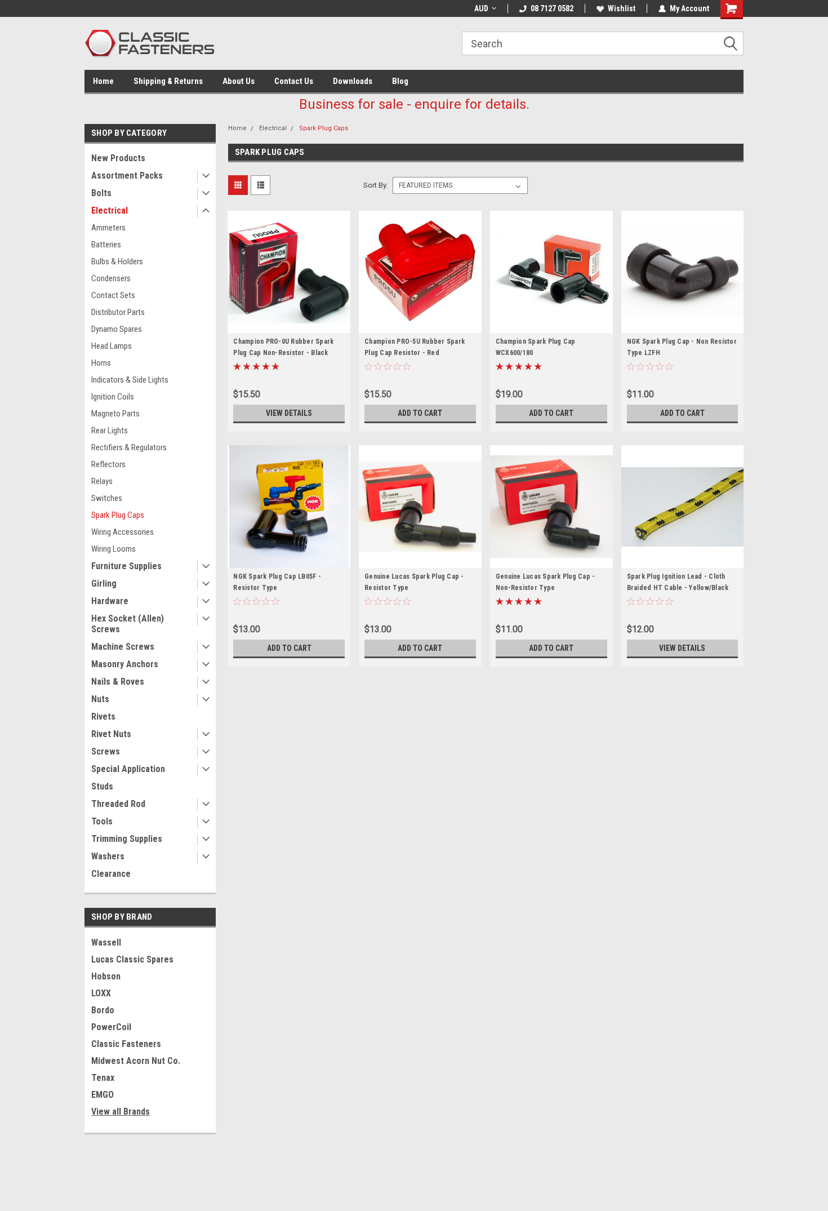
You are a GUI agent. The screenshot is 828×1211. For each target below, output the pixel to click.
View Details (289, 413)
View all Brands (120, 1111)
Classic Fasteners (126, 1044)
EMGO (102, 1094)
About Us (238, 81)
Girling (104, 583)
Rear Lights (109, 430)
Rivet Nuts (111, 734)
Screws (105, 751)
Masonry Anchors (124, 664)
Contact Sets (113, 295)
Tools (102, 821)
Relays (102, 481)
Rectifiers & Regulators (129, 447)
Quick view (289, 324)
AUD (481, 8)
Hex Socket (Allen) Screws (127, 624)
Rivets (103, 716)
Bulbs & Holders (117, 261)
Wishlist (621, 8)
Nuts (100, 699)
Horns (101, 363)
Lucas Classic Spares (132, 959)
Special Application (128, 769)
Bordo (102, 1010)
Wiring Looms (113, 549)
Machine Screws (122, 646)
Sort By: (375, 185)
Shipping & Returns (168, 81)
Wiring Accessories (122, 532)
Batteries (106, 244)
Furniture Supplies (126, 566)
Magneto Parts (115, 414)
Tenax (102, 1077)
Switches (106, 498)
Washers (107, 856)
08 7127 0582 (552, 8)
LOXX (101, 993)
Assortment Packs (127, 175)
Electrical (109, 210)
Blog (400, 81)
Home (103, 81)
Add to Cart (420, 413)
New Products (118, 158)
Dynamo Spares (116, 329)
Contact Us (293, 81)
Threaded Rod (118, 804)
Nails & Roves (117, 681)
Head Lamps (111, 346)
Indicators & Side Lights (129, 380)
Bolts (101, 193)
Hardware (109, 601)
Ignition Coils (112, 397)
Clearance (111, 873)
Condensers (111, 278)
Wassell (106, 942)
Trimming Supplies (126, 838)
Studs (102, 786)
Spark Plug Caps (117, 515)
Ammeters (108, 228)
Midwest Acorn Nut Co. (135, 1060)
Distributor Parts (118, 312)
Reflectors (108, 464)
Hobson (106, 976)
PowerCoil (111, 1027)
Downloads (352, 81)
